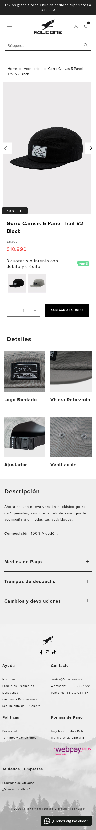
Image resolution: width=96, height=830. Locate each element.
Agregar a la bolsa (67, 310)
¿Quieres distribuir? (16, 789)
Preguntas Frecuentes (18, 686)
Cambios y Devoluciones (19, 699)
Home (12, 68)
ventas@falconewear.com (69, 679)
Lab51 (82, 809)
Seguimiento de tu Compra (21, 706)
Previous (6, 148)
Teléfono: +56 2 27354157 (69, 693)
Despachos (10, 693)
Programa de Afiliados (18, 783)
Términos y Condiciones (19, 738)
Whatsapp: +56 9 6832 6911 (71, 686)
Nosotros (8, 679)
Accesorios (32, 68)
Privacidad (9, 731)
